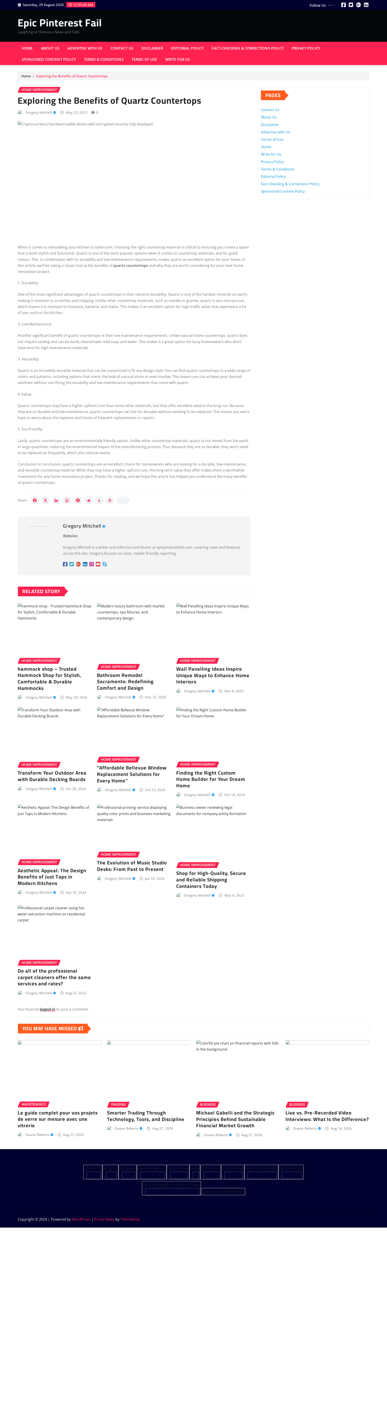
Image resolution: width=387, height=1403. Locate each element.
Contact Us (122, 48)
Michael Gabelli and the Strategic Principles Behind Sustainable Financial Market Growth (235, 1119)
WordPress (81, 1219)
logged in (47, 1009)
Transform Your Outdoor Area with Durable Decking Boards (52, 776)
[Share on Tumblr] (99, 500)
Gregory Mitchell (39, 112)
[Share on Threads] (110, 500)
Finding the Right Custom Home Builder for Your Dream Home (210, 779)
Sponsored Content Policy (49, 59)
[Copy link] (123, 500)
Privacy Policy (306, 48)
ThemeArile (130, 1219)
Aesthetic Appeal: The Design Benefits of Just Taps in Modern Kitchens (52, 877)
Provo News (104, 1219)
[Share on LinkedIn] (56, 500)
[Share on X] (45, 500)
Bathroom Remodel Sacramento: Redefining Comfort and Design (125, 681)
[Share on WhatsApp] (67, 500)
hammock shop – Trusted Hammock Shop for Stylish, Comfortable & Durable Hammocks (49, 678)
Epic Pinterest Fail (60, 22)
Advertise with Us (85, 48)
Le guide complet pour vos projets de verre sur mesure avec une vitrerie (58, 1119)
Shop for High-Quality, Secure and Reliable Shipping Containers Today (211, 879)
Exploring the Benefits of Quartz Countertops (72, 76)
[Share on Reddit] (88, 500)
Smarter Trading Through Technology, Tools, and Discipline (145, 1116)
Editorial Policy (187, 48)
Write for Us (177, 59)
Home (27, 48)
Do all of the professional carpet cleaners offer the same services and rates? (54, 977)
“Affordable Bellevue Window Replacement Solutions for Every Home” (132, 774)
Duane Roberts (37, 1134)
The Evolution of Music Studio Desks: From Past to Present (132, 866)
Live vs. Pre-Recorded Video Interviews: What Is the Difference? (327, 1116)
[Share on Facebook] (34, 500)
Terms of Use (144, 59)
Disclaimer (152, 48)
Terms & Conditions (104, 59)
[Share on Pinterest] (77, 500)
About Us (50, 48)
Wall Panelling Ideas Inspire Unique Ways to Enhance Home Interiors (212, 675)
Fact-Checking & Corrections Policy (248, 48)
